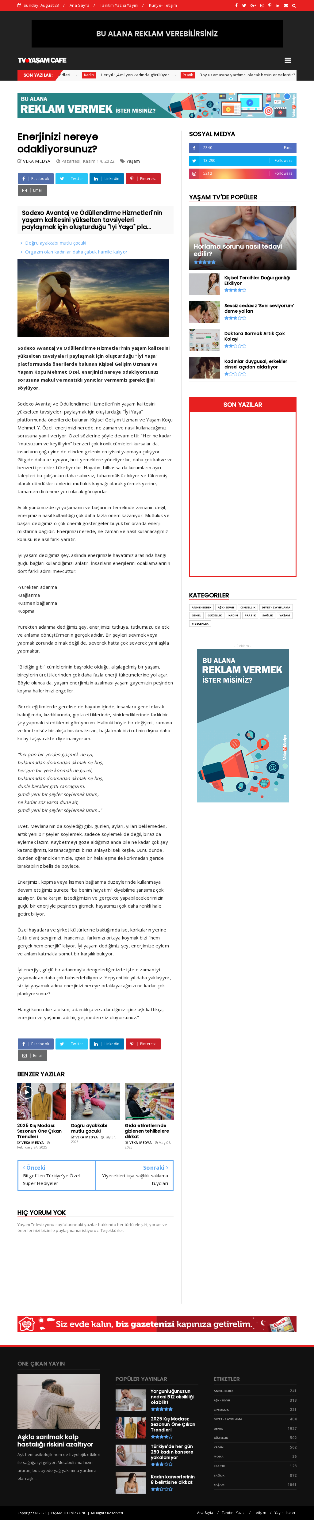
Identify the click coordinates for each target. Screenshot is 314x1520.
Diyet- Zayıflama (276, 607)
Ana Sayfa (80, 5)
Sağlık (267, 615)
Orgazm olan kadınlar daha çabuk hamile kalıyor (76, 252)
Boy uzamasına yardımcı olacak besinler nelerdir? (222, 75)
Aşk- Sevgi (226, 607)
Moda (219, 1456)
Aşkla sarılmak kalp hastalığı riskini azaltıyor (55, 1441)
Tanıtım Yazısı (233, 1512)
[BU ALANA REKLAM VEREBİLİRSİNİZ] (157, 46)
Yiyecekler (200, 624)
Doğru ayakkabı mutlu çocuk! (55, 243)
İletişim (260, 1512)
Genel (196, 615)
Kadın (64, 75)
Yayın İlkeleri (285, 1512)
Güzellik (215, 615)
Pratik (163, 75)
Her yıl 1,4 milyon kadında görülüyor (110, 75)
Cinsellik (247, 607)
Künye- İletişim (163, 5)
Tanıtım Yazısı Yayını (119, 5)
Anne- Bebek (201, 607)
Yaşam (133, 161)
